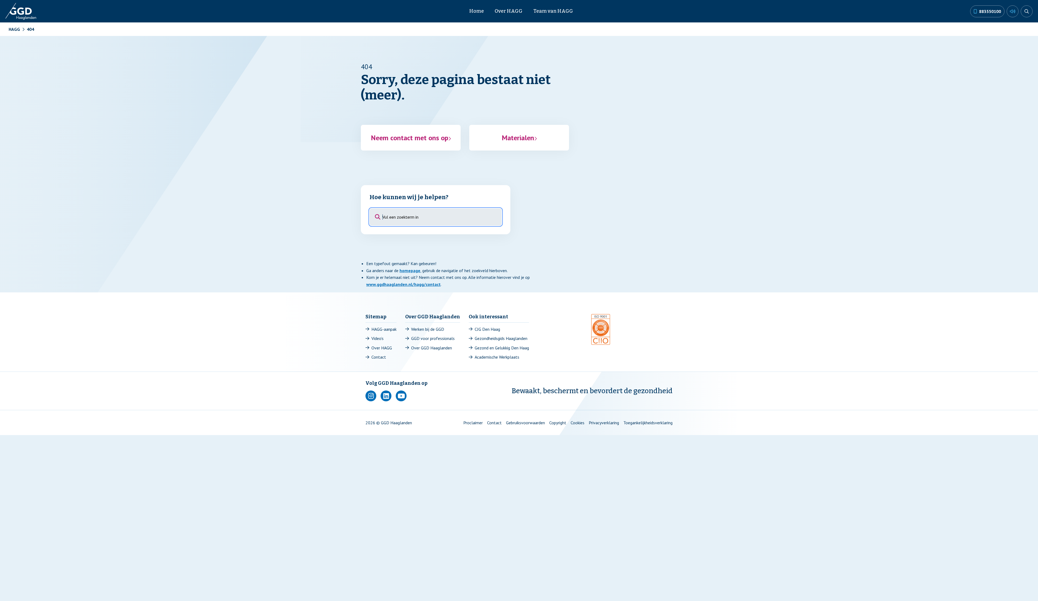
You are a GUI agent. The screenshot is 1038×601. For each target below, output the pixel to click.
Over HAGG (381, 348)
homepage (410, 270)
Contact (378, 357)
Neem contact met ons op (409, 137)
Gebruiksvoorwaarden (525, 422)
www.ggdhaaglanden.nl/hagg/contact (403, 284)
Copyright (557, 422)
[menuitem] (476, 11)
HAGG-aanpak (384, 329)
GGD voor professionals (433, 338)
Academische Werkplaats (497, 357)
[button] (1012, 11)
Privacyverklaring (604, 422)
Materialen (518, 137)
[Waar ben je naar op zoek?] (1027, 11)
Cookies (577, 422)
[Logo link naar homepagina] (21, 11)
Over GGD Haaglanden (431, 348)
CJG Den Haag (487, 329)
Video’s (377, 338)
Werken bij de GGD (427, 329)
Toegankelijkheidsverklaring (648, 422)
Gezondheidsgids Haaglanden (501, 338)
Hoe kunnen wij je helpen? (409, 197)
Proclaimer (473, 422)
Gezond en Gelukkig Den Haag (502, 348)
